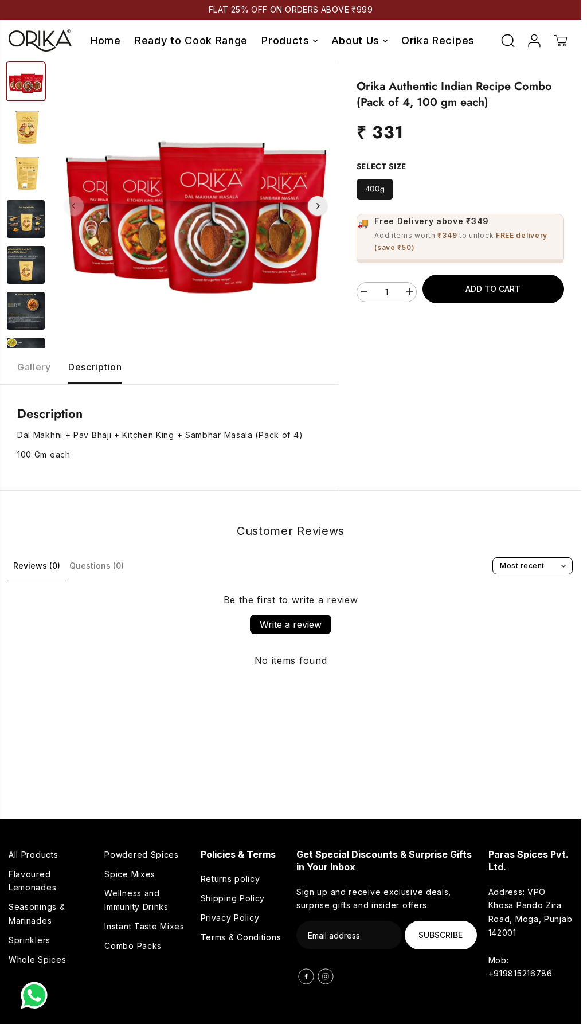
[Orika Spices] (40, 40)
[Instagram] (325, 976)
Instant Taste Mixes (144, 926)
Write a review (291, 624)
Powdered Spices (141, 854)
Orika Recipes (438, 40)
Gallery (34, 367)
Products (286, 40)
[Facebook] (306, 976)
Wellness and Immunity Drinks (136, 900)
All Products (33, 854)
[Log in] (534, 41)
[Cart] (561, 41)
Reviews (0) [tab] (36, 565)
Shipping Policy (233, 898)
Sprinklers (29, 940)
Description (95, 367)
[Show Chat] (36, 995)
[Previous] (74, 206)
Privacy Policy (230, 918)
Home (106, 40)
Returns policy (230, 879)
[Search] (508, 41)
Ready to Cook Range (191, 40)
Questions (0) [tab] (96, 565)
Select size (382, 166)
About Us (357, 40)
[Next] (317, 206)
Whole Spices (37, 959)
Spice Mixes (129, 874)
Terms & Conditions (241, 937)
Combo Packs (133, 946)
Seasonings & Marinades (37, 913)
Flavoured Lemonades (32, 881)
